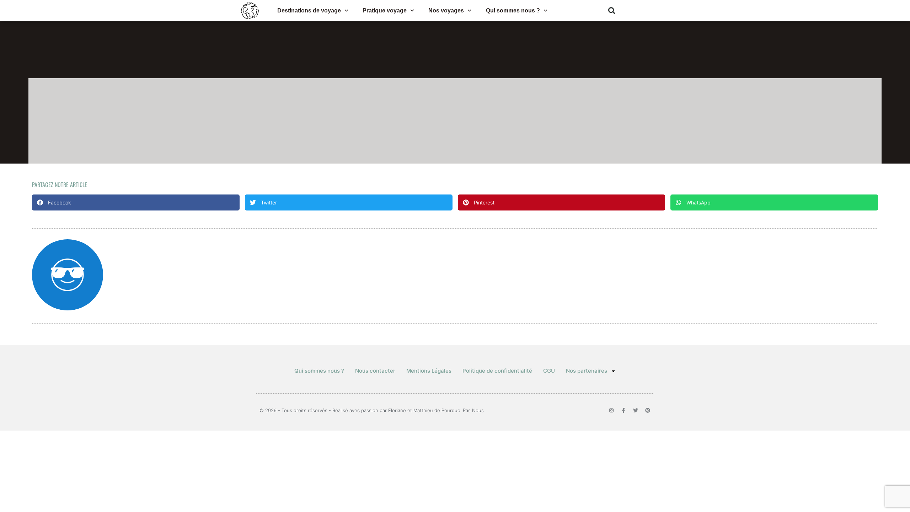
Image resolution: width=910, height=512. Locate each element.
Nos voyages (446, 10)
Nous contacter (375, 370)
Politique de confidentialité (497, 370)
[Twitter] (635, 410)
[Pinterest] (647, 410)
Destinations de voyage (309, 10)
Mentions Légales (428, 370)
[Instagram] (611, 410)
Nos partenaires (586, 370)
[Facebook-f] (623, 410)
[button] (612, 11)
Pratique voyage (385, 10)
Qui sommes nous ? (513, 10)
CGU (549, 370)
